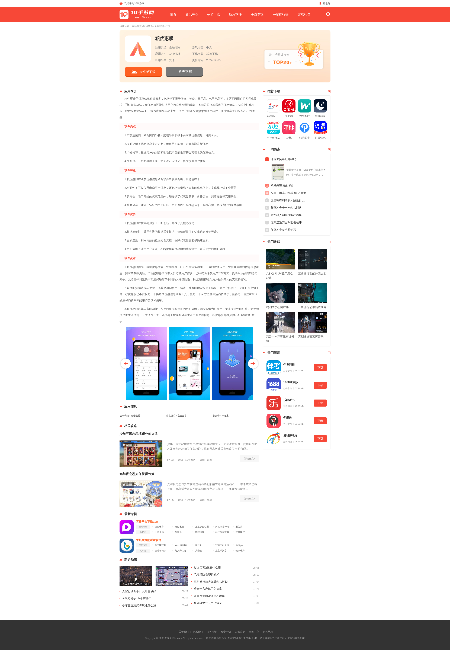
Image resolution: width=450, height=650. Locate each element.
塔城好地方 (290, 435)
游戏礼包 (304, 14)
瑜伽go (239, 545)
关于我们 (184, 631)
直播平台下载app (147, 521)
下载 (320, 367)
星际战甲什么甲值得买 (208, 602)
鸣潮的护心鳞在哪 (277, 307)
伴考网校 (289, 364)
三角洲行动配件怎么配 (312, 273)
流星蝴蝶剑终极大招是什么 (287, 200)
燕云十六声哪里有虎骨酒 (280, 338)
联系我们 (198, 631)
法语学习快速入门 (162, 550)
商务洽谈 (212, 631)
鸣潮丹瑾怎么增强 (282, 185)
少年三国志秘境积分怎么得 (139, 434)
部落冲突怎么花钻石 (283, 229)
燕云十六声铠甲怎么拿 (208, 588)
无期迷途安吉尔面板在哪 (286, 222)
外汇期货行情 (222, 527)
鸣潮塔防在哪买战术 (206, 574)
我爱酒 (198, 550)
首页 (173, 14)
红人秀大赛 (180, 550)
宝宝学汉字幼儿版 (223, 550)
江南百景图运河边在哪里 (209, 595)
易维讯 (178, 532)
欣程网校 (199, 532)
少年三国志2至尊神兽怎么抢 (288, 192)
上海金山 (159, 532)
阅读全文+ (249, 458)
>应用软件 (147, 26)
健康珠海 (240, 550)
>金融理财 (158, 26)
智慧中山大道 (222, 545)
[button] (125, 363)
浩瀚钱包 (320, 137)
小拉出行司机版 (273, 137)
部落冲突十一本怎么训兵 (286, 207)
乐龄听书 (289, 399)
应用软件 (235, 14)
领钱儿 (198, 545)
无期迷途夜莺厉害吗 (310, 336)
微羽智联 (304, 115)
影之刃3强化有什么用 (207, 567)
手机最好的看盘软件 (148, 540)
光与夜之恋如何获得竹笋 (137, 474)
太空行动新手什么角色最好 (139, 591)
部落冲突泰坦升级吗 (283, 159)
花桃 (289, 137)
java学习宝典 (273, 115)
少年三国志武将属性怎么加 (139, 605)
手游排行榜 (280, 14)
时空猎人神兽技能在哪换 (286, 215)
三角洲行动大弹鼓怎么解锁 (211, 581)
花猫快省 (240, 532)
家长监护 (240, 631)
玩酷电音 (179, 527)
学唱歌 (287, 417)
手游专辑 (257, 14)
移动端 (326, 3)
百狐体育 (159, 527)
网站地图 (268, 631)
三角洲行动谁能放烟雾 (312, 307)
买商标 (289, 115)
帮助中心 (254, 631)
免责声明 (226, 631)
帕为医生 (304, 137)
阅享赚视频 (160, 545)
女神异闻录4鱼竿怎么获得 (279, 275)
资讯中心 (191, 14)
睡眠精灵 (320, 115)
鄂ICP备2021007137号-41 (242, 638)
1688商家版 (290, 382)
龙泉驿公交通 (202, 527)
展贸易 (239, 527)
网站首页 (137, 26)
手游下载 (213, 14)
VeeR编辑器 (181, 545)
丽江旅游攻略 (222, 532)
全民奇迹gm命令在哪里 (136, 598)
